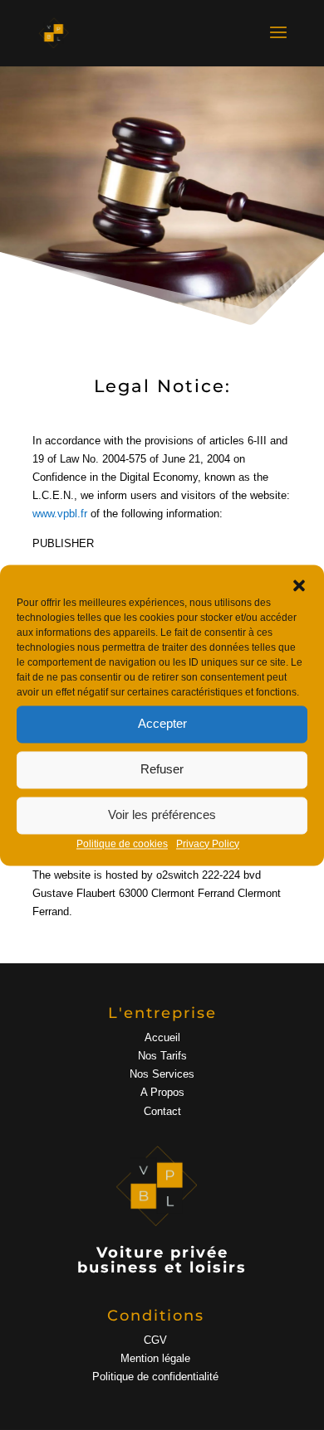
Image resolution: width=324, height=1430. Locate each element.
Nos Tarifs (162, 1055)
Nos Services (162, 1074)
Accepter (162, 723)
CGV (155, 1340)
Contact (162, 1111)
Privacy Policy (207, 844)
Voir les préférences (162, 814)
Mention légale (155, 1358)
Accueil (162, 1037)
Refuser (162, 769)
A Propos (162, 1092)
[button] (299, 585)
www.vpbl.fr (59, 513)
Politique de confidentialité (155, 1376)
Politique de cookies (122, 844)
